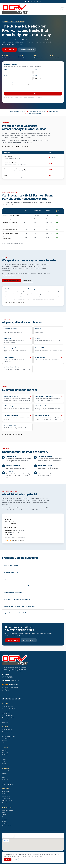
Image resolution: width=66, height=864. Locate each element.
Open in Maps (7, 835)
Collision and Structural (7, 706)
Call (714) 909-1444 (9, 49)
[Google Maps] (29, 1)
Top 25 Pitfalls (5, 793)
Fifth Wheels (5, 734)
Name (5, 69)
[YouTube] (26, 1)
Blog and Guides (6, 771)
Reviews (4, 763)
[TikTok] (34, 1)
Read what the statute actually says (14, 302)
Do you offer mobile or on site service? (33, 613)
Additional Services (6, 720)
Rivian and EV (5, 740)
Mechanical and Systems (8, 717)
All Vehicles (4, 743)
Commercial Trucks (6, 738)
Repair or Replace (6, 798)
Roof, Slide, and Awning (7, 715)
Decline (15, 859)
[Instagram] (40, 1)
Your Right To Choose (7, 800)
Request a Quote (33, 93)
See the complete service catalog (12, 434)
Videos (3, 761)
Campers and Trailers (7, 731)
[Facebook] (37, 1)
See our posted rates (26, 49)
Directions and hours (7, 825)
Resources (4, 773)
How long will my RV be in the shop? (33, 592)
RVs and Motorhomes (7, 729)
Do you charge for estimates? (33, 579)
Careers (4, 757)
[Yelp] (31, 1)
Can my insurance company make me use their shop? (33, 585)
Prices (3, 777)
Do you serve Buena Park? (33, 565)
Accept (7, 859)
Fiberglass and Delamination (9, 708)
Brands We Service (6, 782)
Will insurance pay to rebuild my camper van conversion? (33, 606)
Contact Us (5, 802)
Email (5, 75)
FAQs (3, 775)
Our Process (5, 754)
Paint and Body (5, 711)
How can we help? (9, 82)
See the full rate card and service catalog (14, 146)
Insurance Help (5, 791)
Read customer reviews (18, 540)
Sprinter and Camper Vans (8, 736)
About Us (4, 750)
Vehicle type (36, 75)
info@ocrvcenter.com (7, 682)
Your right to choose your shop (11, 280)
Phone (35, 69)
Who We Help (5, 779)
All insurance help (28, 280)
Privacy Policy (21, 97)
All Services (5, 722)
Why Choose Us (5, 752)
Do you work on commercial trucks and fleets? (33, 599)
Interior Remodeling (6, 713)
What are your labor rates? (33, 572)
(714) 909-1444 (10, 527)
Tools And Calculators (7, 784)
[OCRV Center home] (15, 9)
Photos (4, 759)
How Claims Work (6, 796)
